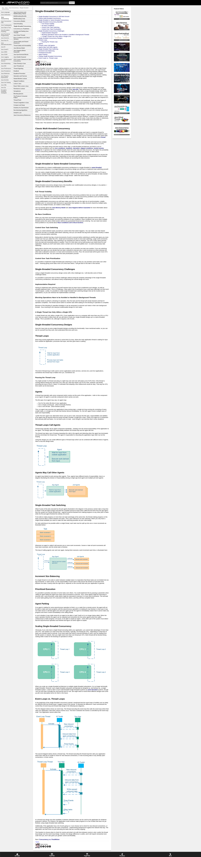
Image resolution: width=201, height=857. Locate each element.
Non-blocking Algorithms (20, 110)
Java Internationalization (6, 43)
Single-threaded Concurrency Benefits (50, 22)
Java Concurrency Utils (6, 22)
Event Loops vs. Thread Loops (48, 58)
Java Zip (3, 87)
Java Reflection (5, 73)
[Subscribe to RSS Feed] (48, 65)
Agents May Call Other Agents (47, 47)
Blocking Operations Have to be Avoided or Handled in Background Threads (65, 34)
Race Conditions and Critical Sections (70, 222)
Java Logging (5, 57)
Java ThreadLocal (19, 66)
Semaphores (17, 91)
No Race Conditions (48, 25)
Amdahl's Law (17, 112)
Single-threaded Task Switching (48, 49)
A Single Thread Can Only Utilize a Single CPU (56, 36)
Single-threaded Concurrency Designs (50, 38)
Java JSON (4, 54)
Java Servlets (5, 80)
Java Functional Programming (5, 34)
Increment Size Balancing (46, 51)
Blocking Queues (18, 93)
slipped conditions (86, 148)
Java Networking (5, 63)
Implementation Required (49, 33)
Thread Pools (17, 100)
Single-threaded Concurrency (22, 26)
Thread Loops (42, 40)
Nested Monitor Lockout (20, 78)
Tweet (37, 842)
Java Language (5, 12)
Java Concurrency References (22, 115)
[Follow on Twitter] (41, 65)
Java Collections (5, 14)
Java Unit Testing (6, 82)
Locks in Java (17, 83)
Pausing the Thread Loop (49, 42)
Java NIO (3, 66)
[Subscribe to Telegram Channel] (50, 65)
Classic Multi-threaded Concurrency (49, 18)
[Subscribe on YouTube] (46, 65)
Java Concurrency (14, 7)
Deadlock (16, 71)
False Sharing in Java (20, 63)
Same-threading (18, 23)
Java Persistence (6, 71)
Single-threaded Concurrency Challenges (51, 31)
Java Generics (5, 38)
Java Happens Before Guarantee (79, 207)
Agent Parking (42, 54)
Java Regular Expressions (4, 76)
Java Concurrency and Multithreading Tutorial (20, 13)
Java (6, 7)
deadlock (69, 148)
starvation (76, 148)
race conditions (60, 148)
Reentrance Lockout (19, 88)
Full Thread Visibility (48, 24)
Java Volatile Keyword (20, 57)
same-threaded (97, 167)
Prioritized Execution (44, 52)
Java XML (4, 85)
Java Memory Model (19, 48)
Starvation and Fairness (20, 76)
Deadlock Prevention (19, 73)
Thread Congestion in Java (21, 102)
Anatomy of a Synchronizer (21, 107)
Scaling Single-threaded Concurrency (50, 56)
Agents (40, 43)
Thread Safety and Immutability (22, 45)
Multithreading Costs (19, 18)
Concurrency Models (19, 21)
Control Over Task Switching (50, 27)
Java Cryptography (6, 25)
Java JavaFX (4, 49)
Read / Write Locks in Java (21, 86)
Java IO (3, 47)
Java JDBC (4, 52)
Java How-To (4, 40)
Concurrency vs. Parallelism (21, 28)
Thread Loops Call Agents (46, 45)
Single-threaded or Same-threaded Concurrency (53, 20)
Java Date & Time (6, 27)
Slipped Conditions (19, 81)
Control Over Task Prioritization (51, 29)
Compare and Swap (19, 105)
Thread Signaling (18, 68)
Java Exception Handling (5, 30)
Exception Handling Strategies (4, 91)
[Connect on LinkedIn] (43, 65)
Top (3, 7)
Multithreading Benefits (20, 16)
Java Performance (6, 68)
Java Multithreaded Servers (6, 60)
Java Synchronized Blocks (21, 54)
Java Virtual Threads (19, 35)
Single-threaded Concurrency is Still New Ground (53, 16)
